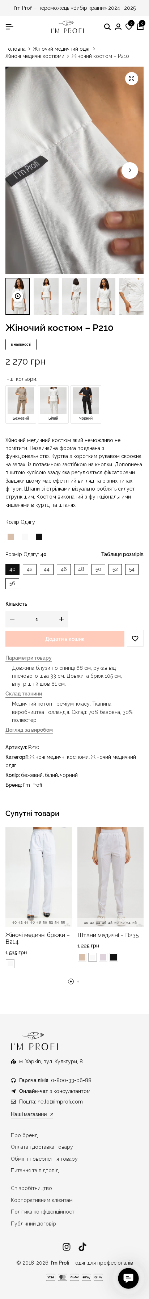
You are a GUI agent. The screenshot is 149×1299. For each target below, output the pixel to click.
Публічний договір (33, 1224)
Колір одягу (20, 522)
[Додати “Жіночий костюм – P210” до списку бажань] (135, 638)
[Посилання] (66, 1247)
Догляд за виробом (29, 730)
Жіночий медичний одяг (61, 48)
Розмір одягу (26, 554)
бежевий (32, 775)
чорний (69, 775)
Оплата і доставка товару (42, 1147)
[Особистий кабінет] (118, 27)
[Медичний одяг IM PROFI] (67, 27)
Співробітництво (31, 1188)
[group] (38, 877)
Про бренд (24, 1135)
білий (51, 775)
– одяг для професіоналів (92, 1263)
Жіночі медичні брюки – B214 (37, 938)
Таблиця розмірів (122, 554)
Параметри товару (28, 658)
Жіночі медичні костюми (34, 56)
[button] (129, 27)
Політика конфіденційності (43, 1212)
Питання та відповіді (35, 1170)
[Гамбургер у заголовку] (9, 27)
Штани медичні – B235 (108, 935)
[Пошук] (107, 27)
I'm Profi (32, 785)
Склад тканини (23, 694)
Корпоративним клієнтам (42, 1200)
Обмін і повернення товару (44, 1159)
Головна (15, 48)
